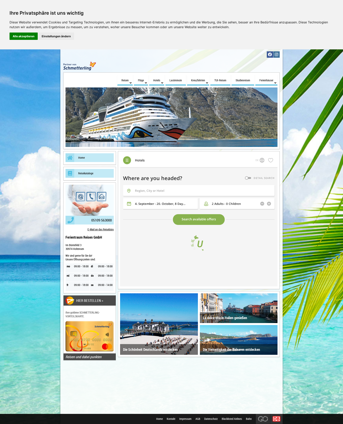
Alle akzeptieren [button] (24, 36)
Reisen (125, 80)
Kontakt (171, 419)
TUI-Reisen (220, 80)
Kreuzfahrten (198, 80)
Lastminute (176, 80)
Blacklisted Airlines (232, 419)
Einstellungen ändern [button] (56, 36)
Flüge (141, 80)
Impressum (185, 419)
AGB (198, 419)
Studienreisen (243, 80)
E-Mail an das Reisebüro (101, 229)
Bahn (249, 419)
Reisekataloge (85, 173)
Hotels (156, 80)
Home (81, 157)
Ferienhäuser (266, 80)
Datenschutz (211, 419)
